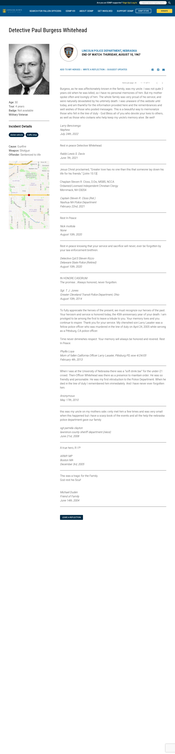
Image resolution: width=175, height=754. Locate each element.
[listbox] (29, 135)
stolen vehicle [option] (16, 135)
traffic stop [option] (32, 135)
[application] (29, 195)
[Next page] (162, 83)
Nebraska (130, 50)
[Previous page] (157, 83)
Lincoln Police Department (101, 50)
